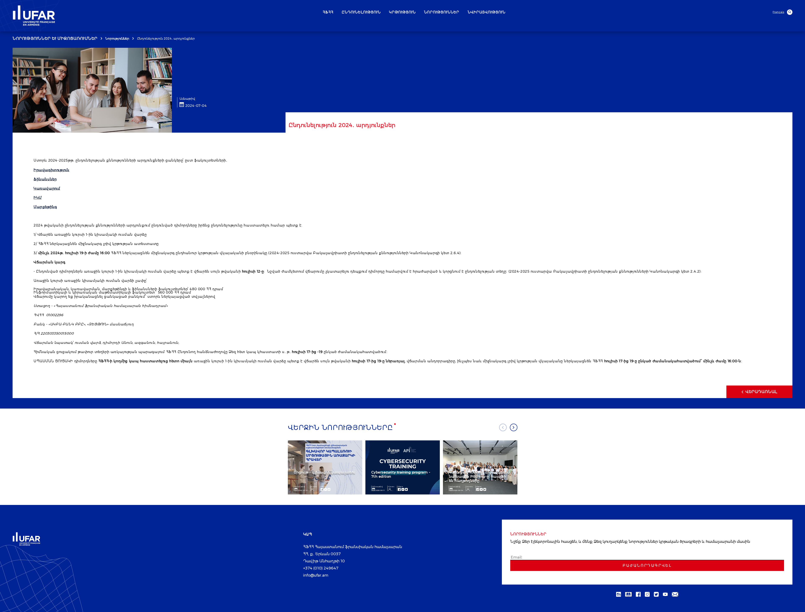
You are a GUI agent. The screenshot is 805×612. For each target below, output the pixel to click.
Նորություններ (117, 38)
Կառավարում (47, 188)
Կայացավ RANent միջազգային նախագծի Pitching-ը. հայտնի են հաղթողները (479, 476)
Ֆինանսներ (45, 179)
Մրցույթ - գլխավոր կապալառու (324, 472)
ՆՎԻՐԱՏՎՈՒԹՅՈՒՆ (486, 12)
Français (778, 12)
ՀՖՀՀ (328, 12)
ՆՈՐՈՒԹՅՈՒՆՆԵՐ (441, 12)
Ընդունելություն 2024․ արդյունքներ (166, 38)
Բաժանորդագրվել (647, 565)
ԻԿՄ (38, 198)
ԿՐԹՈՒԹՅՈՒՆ (402, 12)
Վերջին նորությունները (340, 427)
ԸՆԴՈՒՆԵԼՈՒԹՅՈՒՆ (361, 12)
